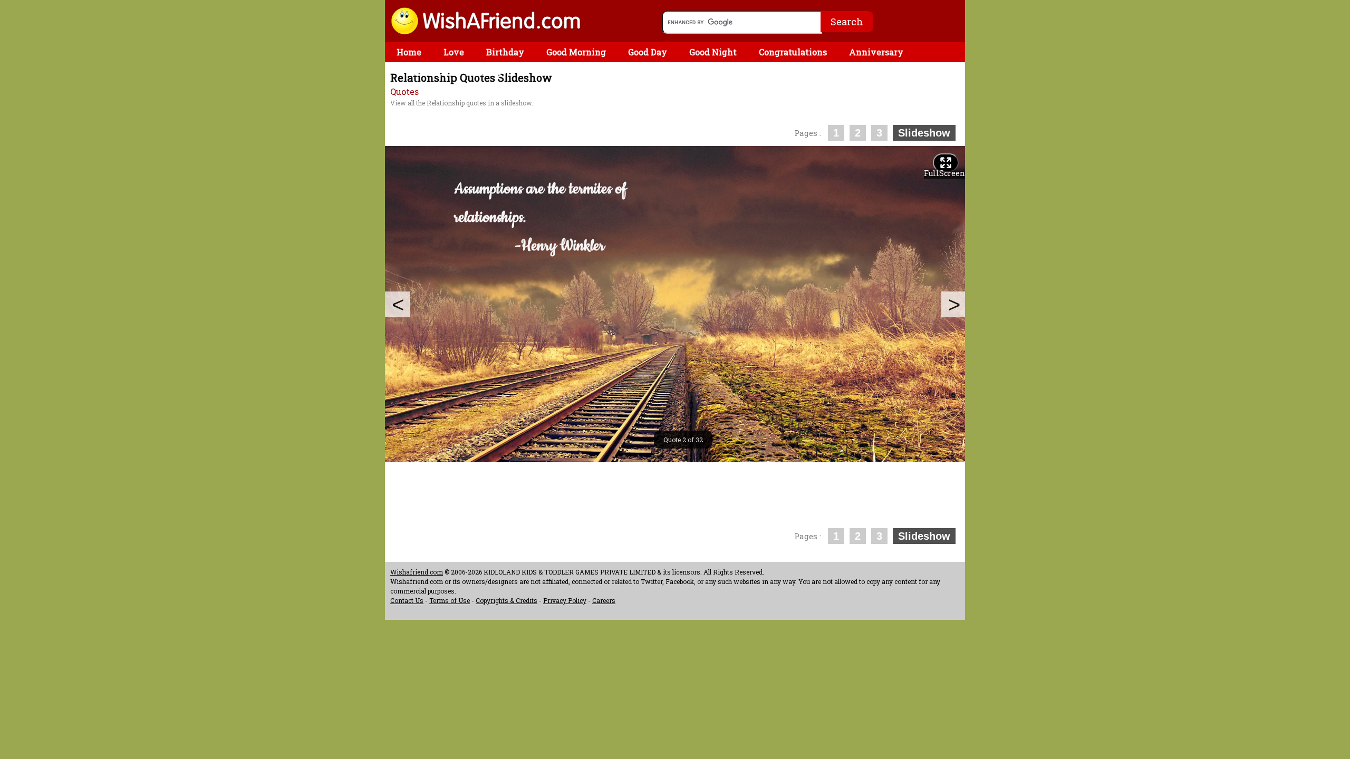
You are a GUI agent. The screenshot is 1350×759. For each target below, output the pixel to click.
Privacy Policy (564, 600)
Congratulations (793, 51)
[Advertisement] (577, 116)
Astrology (486, 71)
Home (409, 51)
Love (453, 51)
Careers (603, 600)
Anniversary (876, 51)
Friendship (420, 71)
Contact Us (406, 600)
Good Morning (576, 51)
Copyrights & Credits (506, 600)
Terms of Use (449, 600)
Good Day (647, 51)
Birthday (505, 51)
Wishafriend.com (416, 572)
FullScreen (944, 173)
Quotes (404, 91)
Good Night (713, 51)
